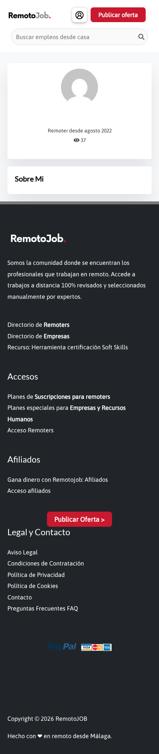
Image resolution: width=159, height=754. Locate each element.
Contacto (19, 597)
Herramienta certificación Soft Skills (79, 347)
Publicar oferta (118, 14)
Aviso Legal (22, 552)
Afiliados (96, 479)
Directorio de (38, 324)
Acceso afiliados (29, 490)
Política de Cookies (32, 585)
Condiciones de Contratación (45, 563)
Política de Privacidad (36, 574)
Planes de (58, 396)
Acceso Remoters (30, 430)
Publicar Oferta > (79, 519)
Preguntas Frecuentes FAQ (42, 608)
